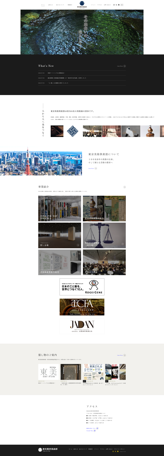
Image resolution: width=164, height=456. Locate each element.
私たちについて (60, 5)
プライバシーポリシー (119, 449)
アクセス (99, 5)
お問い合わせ (107, 5)
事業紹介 (70, 5)
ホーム (43, 5)
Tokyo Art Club (123, 451)
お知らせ (50, 5)
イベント (93, 5)
